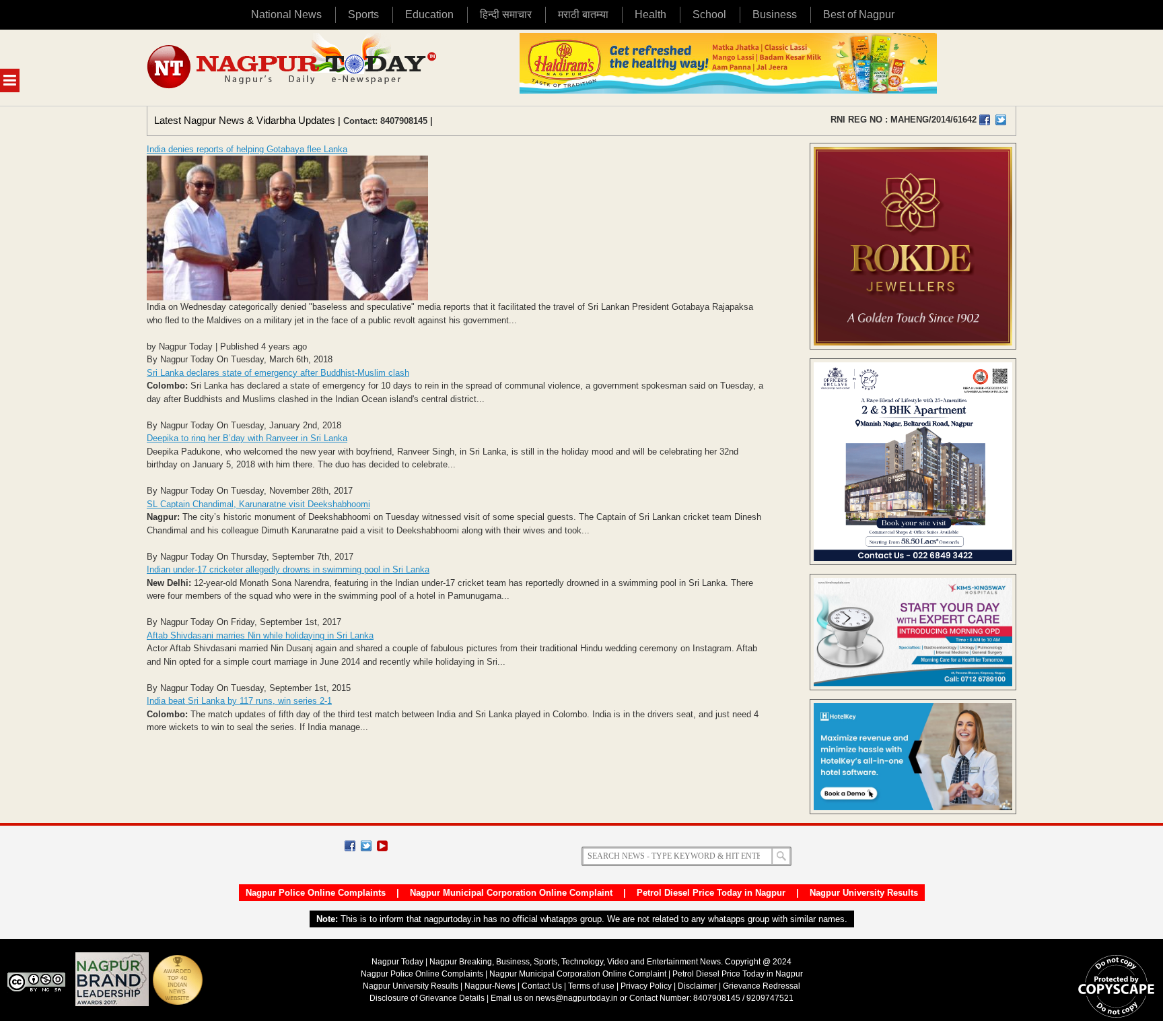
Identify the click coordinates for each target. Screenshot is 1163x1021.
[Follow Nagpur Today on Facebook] (350, 846)
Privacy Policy (646, 986)
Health (650, 14)
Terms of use (591, 986)
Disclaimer (698, 986)
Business (774, 14)
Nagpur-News (490, 986)
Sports (363, 14)
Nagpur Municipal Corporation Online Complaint (511, 893)
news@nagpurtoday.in (577, 998)
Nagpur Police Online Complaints (316, 893)
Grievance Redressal (761, 986)
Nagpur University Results (864, 893)
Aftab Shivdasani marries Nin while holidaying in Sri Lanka (260, 635)
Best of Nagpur (858, 14)
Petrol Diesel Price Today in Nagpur (711, 893)
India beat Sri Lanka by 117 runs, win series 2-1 (239, 701)
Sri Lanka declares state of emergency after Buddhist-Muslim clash (278, 373)
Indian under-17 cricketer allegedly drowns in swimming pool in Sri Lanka (288, 569)
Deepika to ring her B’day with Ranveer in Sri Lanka (247, 438)
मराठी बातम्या (583, 14)
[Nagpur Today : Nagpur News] (293, 67)
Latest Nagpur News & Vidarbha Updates (244, 120)
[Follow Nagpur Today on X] (366, 846)
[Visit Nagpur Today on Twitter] (1000, 119)
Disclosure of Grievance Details (427, 998)
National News (286, 14)
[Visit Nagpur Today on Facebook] (984, 119)
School (709, 14)
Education (429, 14)
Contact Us (542, 986)
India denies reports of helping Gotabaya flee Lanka (247, 149)
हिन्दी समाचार (506, 14)
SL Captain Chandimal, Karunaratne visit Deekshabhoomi (258, 504)
